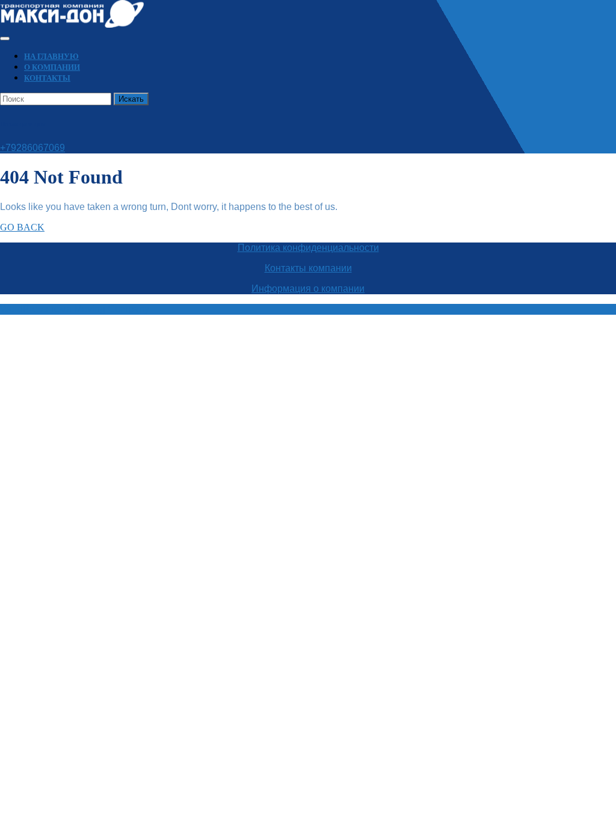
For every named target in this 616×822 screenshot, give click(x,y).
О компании (52, 67)
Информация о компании (308, 288)
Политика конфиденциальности (308, 248)
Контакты (47, 77)
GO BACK (22, 227)
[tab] (5, 38)
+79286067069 (32, 148)
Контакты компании (308, 268)
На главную (51, 56)
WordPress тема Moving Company (74, 309)
